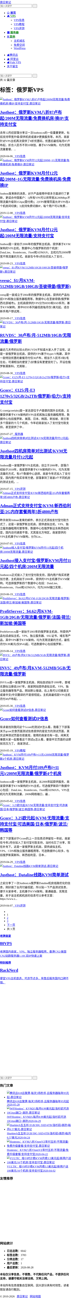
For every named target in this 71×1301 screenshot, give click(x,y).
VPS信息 (19, 20)
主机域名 (19, 40)
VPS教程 (19, 24)
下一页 (11, 924)
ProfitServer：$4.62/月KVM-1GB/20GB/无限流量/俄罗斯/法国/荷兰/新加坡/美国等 (35, 617)
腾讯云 (12, 54)
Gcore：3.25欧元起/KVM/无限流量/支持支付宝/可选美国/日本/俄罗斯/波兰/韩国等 (34, 824)
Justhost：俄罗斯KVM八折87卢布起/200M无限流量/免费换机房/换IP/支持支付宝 (34, 118)
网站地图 (35, 1296)
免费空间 (19, 44)
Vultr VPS (14, 62)
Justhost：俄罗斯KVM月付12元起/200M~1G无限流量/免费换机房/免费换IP (35, 179)
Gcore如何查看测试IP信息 (24, 718)
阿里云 (13, 59)
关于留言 (12, 66)
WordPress (20, 48)
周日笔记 (5, 2)
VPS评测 (19, 28)
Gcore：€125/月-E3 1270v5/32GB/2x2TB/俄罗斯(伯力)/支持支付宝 (35, 396)
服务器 (18, 434)
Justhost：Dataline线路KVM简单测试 (34, 875)
